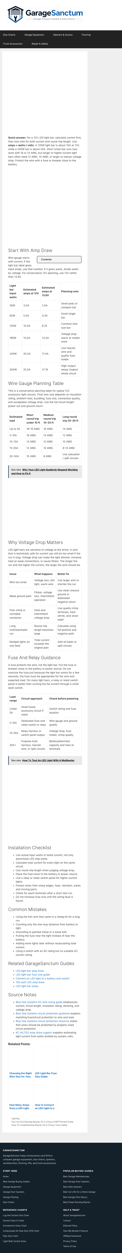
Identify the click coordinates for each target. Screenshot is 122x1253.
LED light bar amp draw (30, 970)
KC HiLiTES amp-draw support (34, 1032)
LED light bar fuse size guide (33, 974)
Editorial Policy (70, 1225)
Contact (67, 1220)
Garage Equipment (34, 34)
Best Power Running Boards (76, 1202)
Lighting (15, 1118)
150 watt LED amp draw (30, 982)
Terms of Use (69, 1246)
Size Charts (9, 34)
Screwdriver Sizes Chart (14, 1225)
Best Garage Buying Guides (16, 1181)
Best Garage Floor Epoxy (75, 1197)
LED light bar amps (27, 986)
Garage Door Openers (13, 1192)
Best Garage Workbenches (76, 1176)
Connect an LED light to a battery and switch (42, 978)
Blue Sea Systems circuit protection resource (42, 1021)
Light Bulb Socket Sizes (14, 1241)
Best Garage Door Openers (76, 1181)
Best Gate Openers (72, 1186)
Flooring (86, 34)
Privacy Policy (70, 1241)
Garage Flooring (10, 1197)
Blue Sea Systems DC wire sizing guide (39, 1002)
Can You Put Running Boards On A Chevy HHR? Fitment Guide (42, 1121)
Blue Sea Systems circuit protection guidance (43, 1013)
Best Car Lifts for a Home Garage (79, 1192)
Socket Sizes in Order (13, 1220)
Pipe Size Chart (10, 1236)
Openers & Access (63, 34)
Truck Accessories (12, 43)
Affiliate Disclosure (72, 1236)
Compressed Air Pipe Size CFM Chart (21, 1231)
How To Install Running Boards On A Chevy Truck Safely (39, 1125)
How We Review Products (75, 1231)
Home (6, 1176)
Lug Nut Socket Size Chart (16, 1215)
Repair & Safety (40, 43)
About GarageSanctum (74, 1215)
